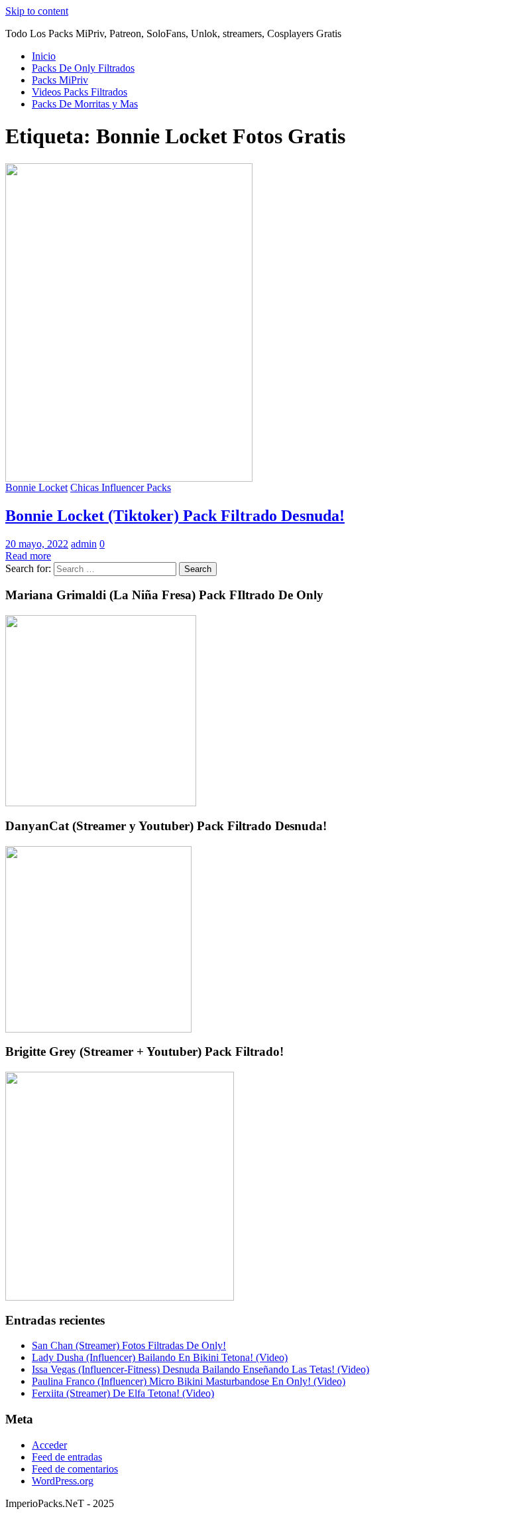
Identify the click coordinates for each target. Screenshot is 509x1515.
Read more (28, 555)
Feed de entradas (67, 1457)
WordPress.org (62, 1480)
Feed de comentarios (75, 1469)
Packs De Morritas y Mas (85, 103)
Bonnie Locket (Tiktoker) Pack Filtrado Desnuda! (175, 515)
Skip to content (36, 11)
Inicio (44, 56)
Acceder (49, 1445)
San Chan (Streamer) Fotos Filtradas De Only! (129, 1345)
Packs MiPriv (60, 80)
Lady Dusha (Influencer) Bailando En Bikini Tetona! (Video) (160, 1357)
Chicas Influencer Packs (120, 487)
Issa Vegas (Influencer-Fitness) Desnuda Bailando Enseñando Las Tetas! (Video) (200, 1369)
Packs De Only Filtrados (83, 68)
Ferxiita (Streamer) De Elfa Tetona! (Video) (123, 1393)
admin (84, 543)
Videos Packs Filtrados (79, 92)
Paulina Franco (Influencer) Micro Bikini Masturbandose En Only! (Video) (188, 1381)
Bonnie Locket (36, 487)
